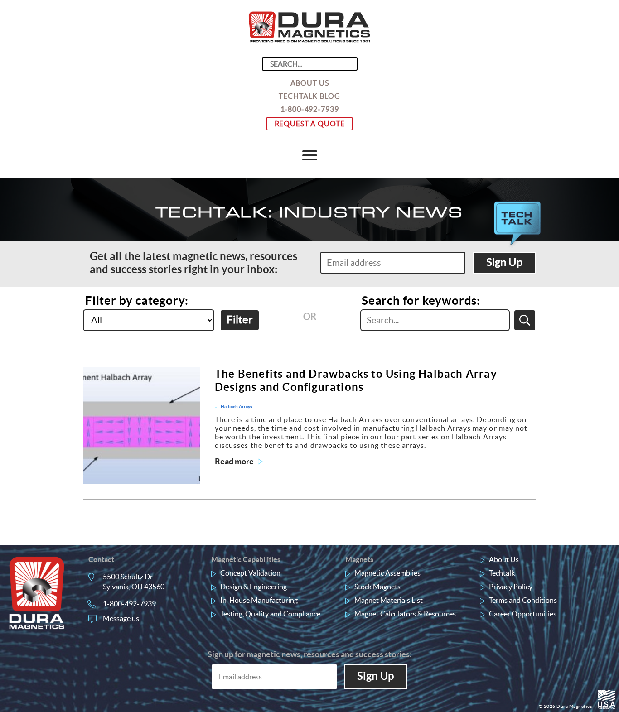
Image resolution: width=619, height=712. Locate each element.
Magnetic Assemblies (387, 573)
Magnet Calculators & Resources (405, 614)
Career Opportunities (522, 614)
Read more (234, 461)
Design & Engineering (253, 586)
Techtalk (502, 573)
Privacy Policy (510, 586)
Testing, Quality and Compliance (270, 614)
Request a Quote (310, 124)
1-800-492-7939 (309, 109)
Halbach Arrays (236, 406)
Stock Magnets (377, 586)
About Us (309, 83)
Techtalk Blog (309, 96)
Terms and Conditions (523, 600)
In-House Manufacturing (259, 600)
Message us (121, 618)
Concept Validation (250, 573)
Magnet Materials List (388, 600)
